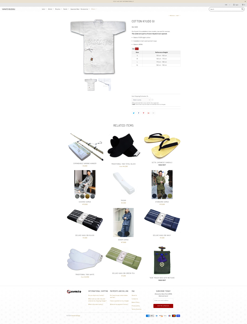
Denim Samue (123, 222)
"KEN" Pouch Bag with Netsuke (162, 260)
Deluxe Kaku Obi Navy (162, 220)
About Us (134, 295)
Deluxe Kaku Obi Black (85, 220)
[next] (126, 47)
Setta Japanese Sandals (162, 146)
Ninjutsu (57, 9)
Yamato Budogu (8, 9)
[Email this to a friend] (153, 113)
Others (93, 9)
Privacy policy (136, 306)
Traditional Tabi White (85, 259)
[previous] (69, 47)
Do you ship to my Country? (96, 295)
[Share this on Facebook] (139, 113)
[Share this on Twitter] (134, 113)
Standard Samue (162, 184)
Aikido (50, 9)
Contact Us (135, 299)
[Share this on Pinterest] (144, 113)
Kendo (65, 9)
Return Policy (135, 302)
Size (133, 69)
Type (133, 77)
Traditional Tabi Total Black (123, 146)
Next (177, 15)
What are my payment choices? (119, 304)
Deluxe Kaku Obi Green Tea (123, 258)
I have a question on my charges (119, 301)
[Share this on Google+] (148, 113)
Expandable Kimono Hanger (85, 146)
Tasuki (123, 184)
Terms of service (136, 309)
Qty (133, 86)
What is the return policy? (95, 304)
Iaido (43, 9)
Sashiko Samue (85, 184)
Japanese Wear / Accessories (79, 9)
